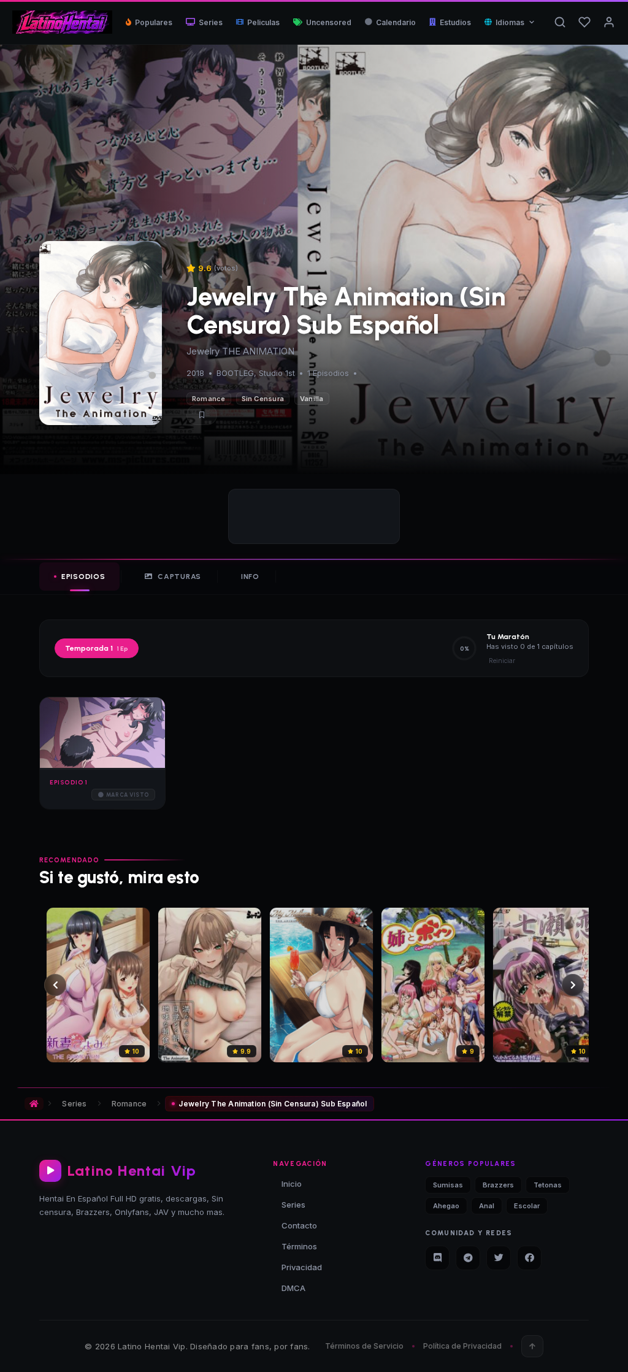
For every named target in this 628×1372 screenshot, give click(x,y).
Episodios (83, 576)
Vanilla (312, 398)
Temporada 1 (96, 648)
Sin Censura (263, 398)
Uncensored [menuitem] (328, 22)
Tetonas (548, 1185)
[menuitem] (510, 22)
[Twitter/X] (498, 1258)
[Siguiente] (573, 985)
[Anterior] (55, 985)
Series (74, 1103)
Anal (486, 1205)
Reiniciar (502, 660)
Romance (209, 398)
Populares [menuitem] (153, 22)
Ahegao (446, 1205)
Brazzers (498, 1185)
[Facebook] (529, 1258)
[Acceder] (609, 22)
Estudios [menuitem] (455, 22)
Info (250, 576)
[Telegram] (468, 1258)
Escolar (527, 1205)
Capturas (179, 576)
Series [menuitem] (211, 22)
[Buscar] (560, 22)
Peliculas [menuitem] (263, 22)
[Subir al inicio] (532, 1346)
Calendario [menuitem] (396, 22)
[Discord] (437, 1258)
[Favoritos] (584, 22)
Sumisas (448, 1185)
